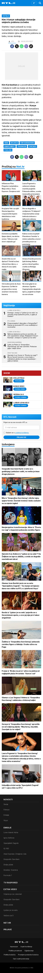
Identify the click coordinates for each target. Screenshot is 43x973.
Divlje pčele (8, 865)
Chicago (32, 146)
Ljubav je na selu (11, 910)
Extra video (10, 889)
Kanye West (9, 146)
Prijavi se (21, 437)
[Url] (31, 46)
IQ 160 (6, 848)
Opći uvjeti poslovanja (21, 959)
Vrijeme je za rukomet (13, 894)
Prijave (8, 929)
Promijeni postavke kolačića (28, 955)
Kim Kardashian (27, 143)
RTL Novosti (10, 417)
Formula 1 (8, 875)
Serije (6, 804)
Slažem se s (17, 433)
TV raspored (11, 882)
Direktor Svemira (11, 870)
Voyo (6, 820)
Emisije (6, 815)
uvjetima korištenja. (22, 433)
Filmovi (6, 810)
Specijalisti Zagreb (11, 843)
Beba (6, 143)
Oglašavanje (29, 951)
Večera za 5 (8, 915)
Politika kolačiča (9, 955)
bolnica (14, 143)
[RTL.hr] (8, 3)
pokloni (7, 150)
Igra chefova (9, 838)
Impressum (14, 946)
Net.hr (20, 166)
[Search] (40, 3)
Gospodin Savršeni (11, 859)
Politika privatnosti (15, 951)
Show (7, 373)
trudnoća (21, 146)
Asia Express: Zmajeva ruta (15, 854)
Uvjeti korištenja (26, 946)
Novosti (8, 799)
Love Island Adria (11, 832)
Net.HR (7, 923)
